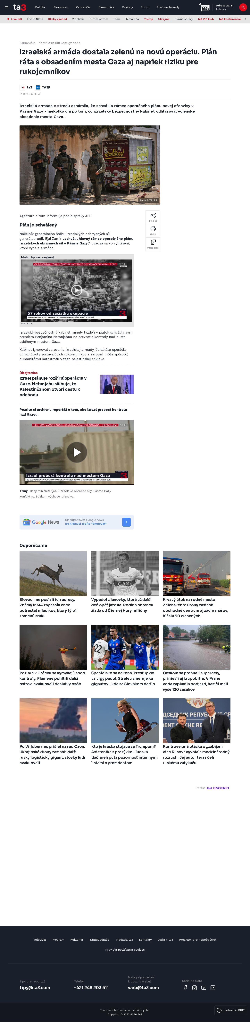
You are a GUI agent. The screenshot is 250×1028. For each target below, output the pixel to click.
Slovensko (61, 7)
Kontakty (145, 939)
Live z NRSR (35, 19)
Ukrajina (163, 19)
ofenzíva (68, 496)
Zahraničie (83, 7)
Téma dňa (132, 19)
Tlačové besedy (168, 7)
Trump (148, 19)
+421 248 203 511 (91, 987)
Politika (40, 7)
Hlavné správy (184, 19)
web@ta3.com (143, 987)
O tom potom (99, 19)
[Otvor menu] (6, 7)
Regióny (127, 7)
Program (58, 939)
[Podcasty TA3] (204, 7)
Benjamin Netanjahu (44, 491)
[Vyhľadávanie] (243, 7)
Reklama (76, 939)
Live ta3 (16, 19)
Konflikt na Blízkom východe (59, 43)
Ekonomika (106, 7)
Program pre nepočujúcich (198, 939)
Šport (145, 7)
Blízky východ (57, 19)
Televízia (40, 939)
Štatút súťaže (99, 939)
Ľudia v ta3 (165, 939)
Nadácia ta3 (124, 939)
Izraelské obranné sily (76, 491)
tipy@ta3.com (35, 987)
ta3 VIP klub (206, 19)
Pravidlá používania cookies (125, 949)
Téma (117, 19)
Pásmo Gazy (102, 491)
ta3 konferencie (230, 19)
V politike (78, 19)
